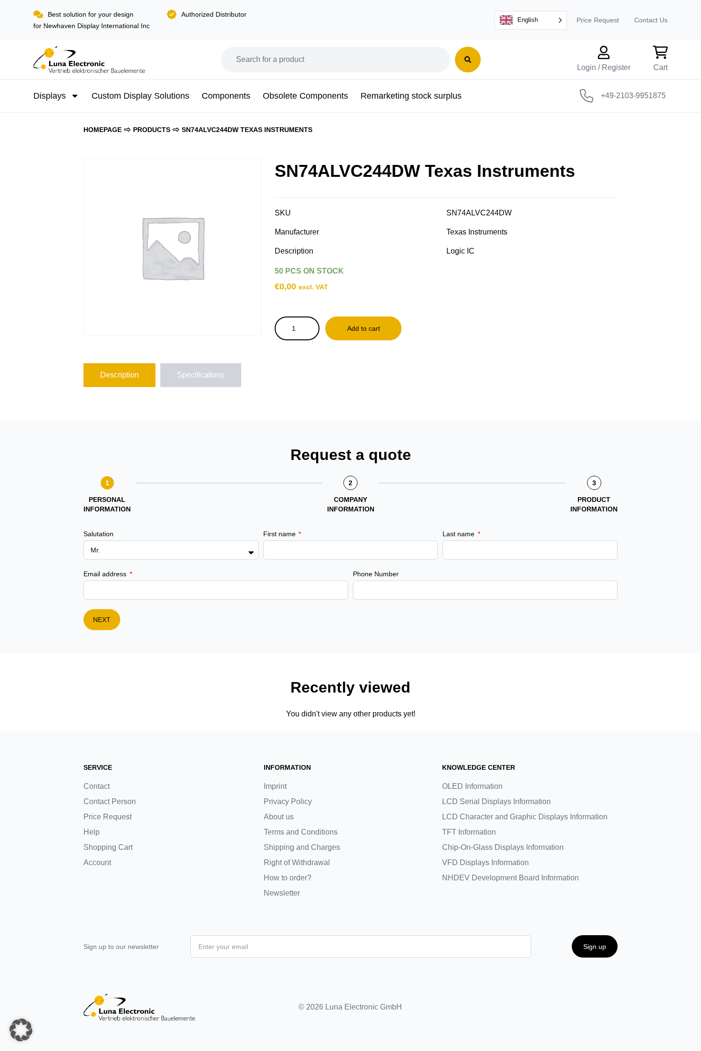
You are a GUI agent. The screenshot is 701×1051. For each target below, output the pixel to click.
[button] (21, 1030)
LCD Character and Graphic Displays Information (525, 817)
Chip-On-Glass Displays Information (503, 847)
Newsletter (282, 893)
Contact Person (109, 801)
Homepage (102, 129)
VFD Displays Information (485, 862)
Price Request (598, 20)
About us (279, 817)
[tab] (119, 375)
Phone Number (376, 574)
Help (91, 832)
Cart (660, 67)
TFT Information (469, 832)
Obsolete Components (305, 96)
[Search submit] (468, 59)
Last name (459, 534)
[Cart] (660, 52)
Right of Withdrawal (297, 862)
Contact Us (651, 20)
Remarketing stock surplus (411, 96)
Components (226, 96)
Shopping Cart (108, 847)
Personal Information (107, 504)
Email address (105, 574)
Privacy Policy (288, 801)
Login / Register (603, 67)
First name (280, 534)
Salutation (98, 534)
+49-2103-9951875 (633, 96)
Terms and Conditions (301, 832)
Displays (49, 96)
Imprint (275, 786)
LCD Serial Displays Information (496, 801)
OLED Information (472, 786)
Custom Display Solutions (140, 96)
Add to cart (363, 328)
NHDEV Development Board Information (510, 878)
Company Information (350, 504)
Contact (96, 786)
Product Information (594, 504)
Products (151, 129)
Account (97, 862)
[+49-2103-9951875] (586, 95)
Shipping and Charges (302, 847)
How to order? (287, 878)
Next (102, 619)
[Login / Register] (603, 52)
